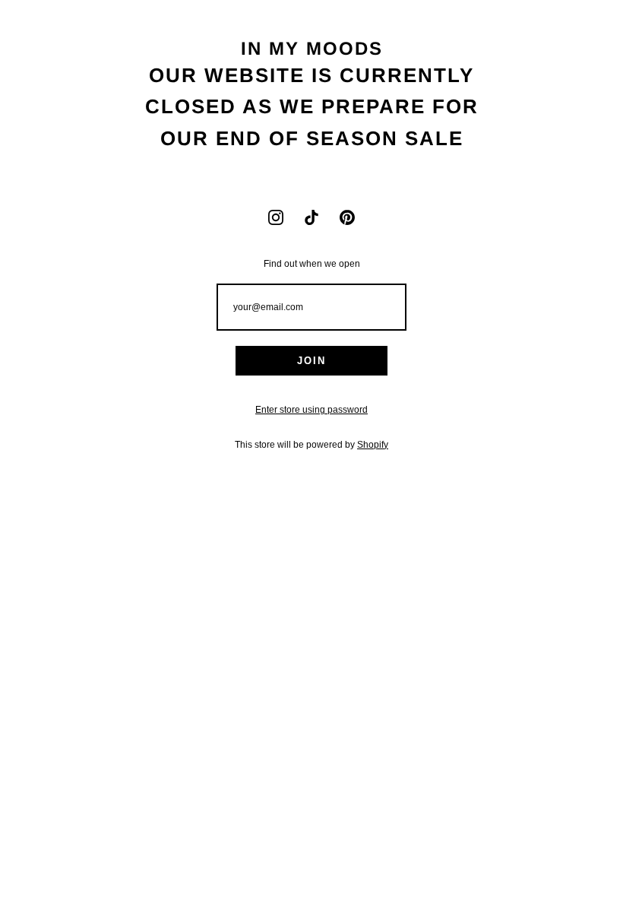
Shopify (372, 444)
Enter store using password (311, 409)
